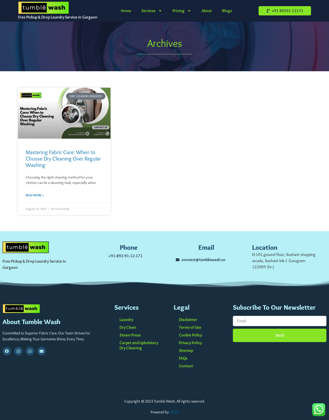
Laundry (126, 319)
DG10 (174, 412)
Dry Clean (128, 327)
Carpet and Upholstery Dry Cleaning (139, 345)
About (207, 10)
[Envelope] (41, 351)
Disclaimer (188, 319)
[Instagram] (18, 351)
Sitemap (186, 350)
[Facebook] (7, 351)
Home (126, 10)
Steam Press (130, 335)
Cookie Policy (190, 335)
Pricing (178, 10)
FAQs (183, 358)
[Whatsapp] (30, 351)
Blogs (227, 10)
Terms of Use (190, 327)
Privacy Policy (190, 342)
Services (148, 10)
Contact (186, 365)
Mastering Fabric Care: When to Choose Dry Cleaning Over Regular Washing (63, 158)
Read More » (35, 195)
